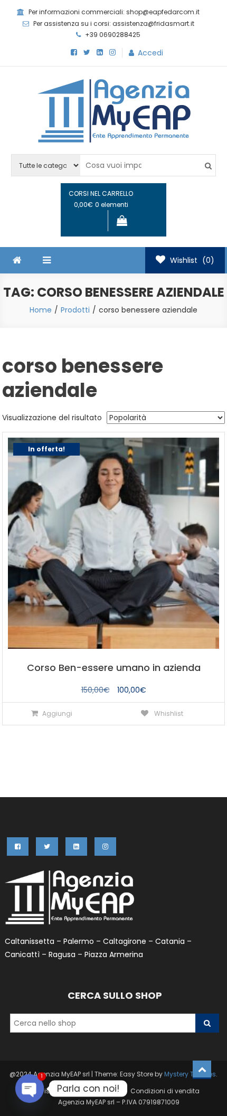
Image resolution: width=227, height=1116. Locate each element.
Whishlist (168, 713)
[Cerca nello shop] (207, 1023)
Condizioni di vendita (165, 1090)
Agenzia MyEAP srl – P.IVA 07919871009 (118, 1102)
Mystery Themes (190, 1074)
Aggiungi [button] (57, 713)
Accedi (150, 53)
